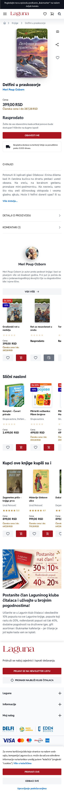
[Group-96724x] (38, 740)
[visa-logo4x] (9, 740)
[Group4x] (29, 740)
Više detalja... (10, 201)
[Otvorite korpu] (52, 14)
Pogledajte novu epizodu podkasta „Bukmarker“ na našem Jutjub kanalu (32, 4)
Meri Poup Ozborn (13, 89)
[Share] (57, 44)
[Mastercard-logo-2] (21, 740)
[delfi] (8, 729)
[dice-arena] (26, 729)
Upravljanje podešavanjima (32, 788)
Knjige (15, 23)
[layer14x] (47, 740)
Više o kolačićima (22, 763)
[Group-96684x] (45, 729)
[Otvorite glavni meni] (5, 14)
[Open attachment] (57, 32)
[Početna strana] (20, 14)
